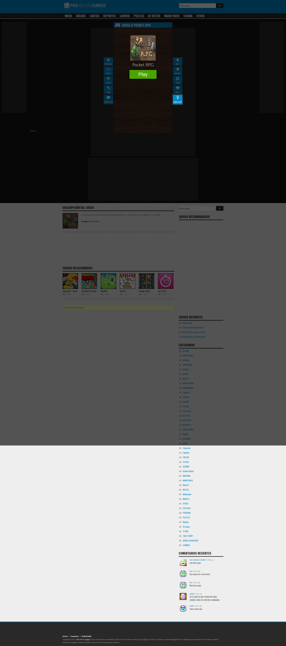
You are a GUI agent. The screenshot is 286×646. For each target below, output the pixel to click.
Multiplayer (187, 494)
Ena (191, 571)
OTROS (185, 503)
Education (186, 448)
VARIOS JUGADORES (190, 540)
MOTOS (186, 489)
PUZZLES (186, 517)
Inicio (65, 636)
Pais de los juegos (83, 639)
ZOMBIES (186, 545)
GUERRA (186, 466)
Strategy (186, 526)
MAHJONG (186, 475)
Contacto (75, 636)
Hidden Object (188, 471)
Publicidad (86, 636)
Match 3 (186, 485)
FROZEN (186, 457)
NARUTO (186, 498)
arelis (192, 606)
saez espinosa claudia (198, 559)
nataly (192, 593)
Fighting (186, 452)
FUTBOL (186, 461)
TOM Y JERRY (188, 535)
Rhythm (186, 522)
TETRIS (185, 531)
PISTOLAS (187, 508)
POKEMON (187, 512)
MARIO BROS (188, 480)
